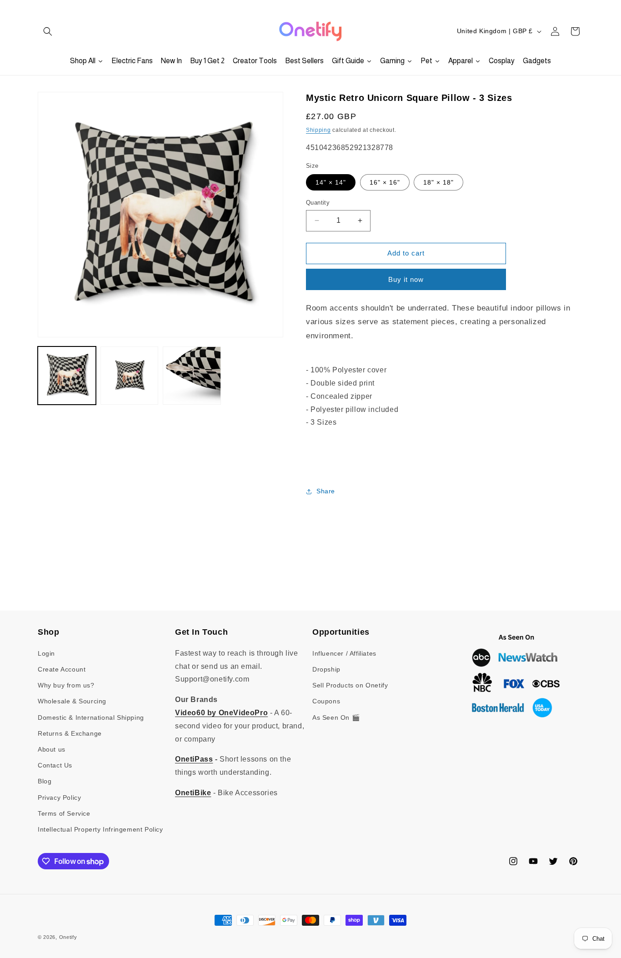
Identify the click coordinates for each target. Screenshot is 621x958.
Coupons (326, 701)
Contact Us (55, 765)
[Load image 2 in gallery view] (129, 375)
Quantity (318, 202)
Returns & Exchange (70, 733)
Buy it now (406, 279)
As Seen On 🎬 (336, 717)
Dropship (326, 669)
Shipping (318, 130)
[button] (48, 31)
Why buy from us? (66, 685)
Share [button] (325, 491)
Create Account (61, 669)
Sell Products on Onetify (350, 685)
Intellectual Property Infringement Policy (100, 829)
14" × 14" (331, 182)
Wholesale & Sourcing (72, 701)
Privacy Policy (59, 797)
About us (51, 749)
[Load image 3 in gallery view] (192, 375)
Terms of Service (64, 813)
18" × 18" (438, 182)
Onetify (68, 937)
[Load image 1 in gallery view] (67, 375)
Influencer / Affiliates (344, 653)
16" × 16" (385, 182)
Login (46, 653)
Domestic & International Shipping (91, 717)
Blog (44, 781)
